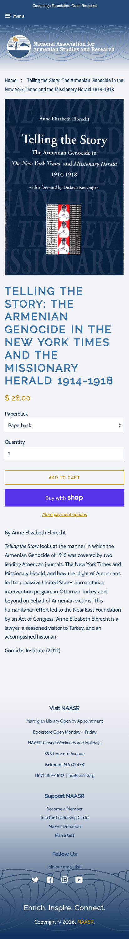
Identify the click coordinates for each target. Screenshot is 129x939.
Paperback (16, 414)
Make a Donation (65, 826)
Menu (18, 16)
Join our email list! (64, 867)
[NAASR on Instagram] (64, 881)
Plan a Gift (64, 835)
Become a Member (64, 809)
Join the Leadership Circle (64, 817)
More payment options (64, 514)
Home (11, 80)
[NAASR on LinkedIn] (93, 881)
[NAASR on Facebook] (50, 881)
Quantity (15, 442)
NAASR (85, 922)
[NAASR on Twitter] (35, 881)
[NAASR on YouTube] (79, 881)
